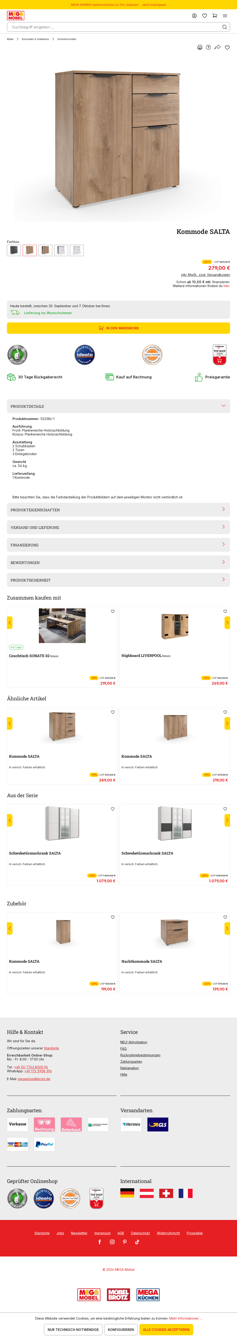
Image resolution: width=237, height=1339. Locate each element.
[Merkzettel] (205, 15)
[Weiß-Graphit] (61, 250)
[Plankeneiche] (30, 250)
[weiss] (77, 250)
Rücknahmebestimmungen (140, 1055)
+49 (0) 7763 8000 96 (31, 1067)
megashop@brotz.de (34, 1079)
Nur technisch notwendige (73, 1330)
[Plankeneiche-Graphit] (45, 250)
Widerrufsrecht (168, 1233)
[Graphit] (14, 250)
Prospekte (195, 1233)
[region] (118, 139)
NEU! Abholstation (133, 1042)
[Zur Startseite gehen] (15, 15)
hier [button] (226, 286)
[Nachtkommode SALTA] (175, 931)
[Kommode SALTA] (117, 139)
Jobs (60, 1233)
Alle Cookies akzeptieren (166, 1330)
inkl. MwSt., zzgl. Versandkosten (205, 275)
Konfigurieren (121, 1330)
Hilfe (123, 1074)
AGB (121, 1233)
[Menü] (225, 15)
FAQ (123, 1049)
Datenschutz (140, 1233)
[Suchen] (225, 27)
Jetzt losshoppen (154, 4)
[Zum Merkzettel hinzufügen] (227, 47)
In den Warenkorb (122, 328)
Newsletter (79, 1233)
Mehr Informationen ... (185, 1318)
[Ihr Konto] (194, 15)
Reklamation (129, 1068)
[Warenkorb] (215, 15)
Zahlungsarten (131, 1061)
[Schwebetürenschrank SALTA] (62, 823)
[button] (34, 377)
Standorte (51, 1048)
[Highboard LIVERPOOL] (175, 625)
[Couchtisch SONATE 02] (62, 625)
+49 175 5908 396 (38, 1071)
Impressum (102, 1233)
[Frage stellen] (208, 47)
